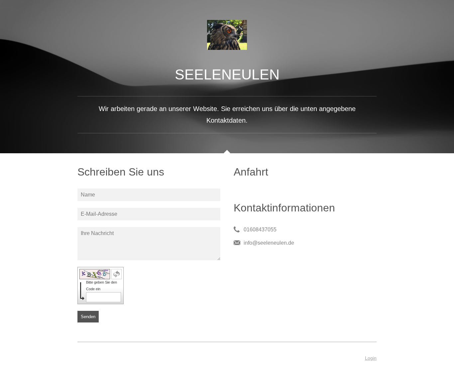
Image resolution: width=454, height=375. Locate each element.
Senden (88, 316)
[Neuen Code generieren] (116, 274)
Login (371, 358)
